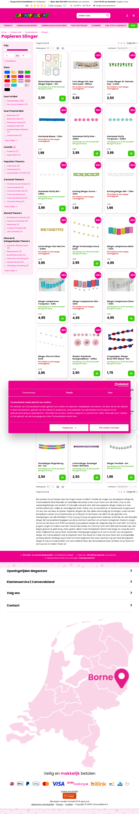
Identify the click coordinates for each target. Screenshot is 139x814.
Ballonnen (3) (13, 115)
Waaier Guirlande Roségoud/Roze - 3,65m (84, 357)
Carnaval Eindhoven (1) (17, 191)
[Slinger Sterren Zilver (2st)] (52, 339)
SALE (133, 25)
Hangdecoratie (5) (15, 126)
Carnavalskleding (27, 25)
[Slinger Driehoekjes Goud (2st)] (86, 229)
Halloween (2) (13, 166)
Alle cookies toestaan (109, 428)
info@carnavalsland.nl (105, 5)
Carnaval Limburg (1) (16, 194)
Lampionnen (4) (14, 135)
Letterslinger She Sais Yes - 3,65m (51, 247)
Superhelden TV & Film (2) (18, 173)
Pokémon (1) (12, 151)
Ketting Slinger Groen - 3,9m (84, 192)
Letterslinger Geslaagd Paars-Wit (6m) (84, 464)
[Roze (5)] (7, 85)
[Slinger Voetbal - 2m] (120, 446)
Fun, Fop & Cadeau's (115, 25)
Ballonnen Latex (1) (15, 119)
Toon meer (9, 140)
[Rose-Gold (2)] (27, 80)
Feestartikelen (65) (15, 101)
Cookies (69, 804)
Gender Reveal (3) (15, 262)
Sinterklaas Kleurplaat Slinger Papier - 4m (50, 82)
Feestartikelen (79, 25)
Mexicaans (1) (13, 224)
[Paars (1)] (20, 76)
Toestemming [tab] (28, 392)
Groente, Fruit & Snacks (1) (18, 184)
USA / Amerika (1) (14, 231)
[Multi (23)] (7, 76)
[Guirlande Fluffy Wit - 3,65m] (52, 174)
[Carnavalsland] (31, 17)
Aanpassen (67, 428)
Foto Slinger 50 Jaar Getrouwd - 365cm (82, 82)
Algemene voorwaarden (42, 804)
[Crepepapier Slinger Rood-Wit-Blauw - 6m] (120, 339)
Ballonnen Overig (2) (16, 122)
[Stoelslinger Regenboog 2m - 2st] (52, 446)
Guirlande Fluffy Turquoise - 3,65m (116, 137)
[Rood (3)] (7, 80)
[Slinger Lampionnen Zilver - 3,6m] (120, 284)
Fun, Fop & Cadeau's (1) (17, 104)
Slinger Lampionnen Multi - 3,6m (120, 247)
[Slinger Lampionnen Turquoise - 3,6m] (52, 284)
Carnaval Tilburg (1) (15, 201)
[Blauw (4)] (7, 72)
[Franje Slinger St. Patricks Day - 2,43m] (120, 64)
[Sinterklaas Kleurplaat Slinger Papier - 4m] (52, 64)
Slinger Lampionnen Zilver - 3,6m (120, 302)
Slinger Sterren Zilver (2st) (49, 357)
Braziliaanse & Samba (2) (18, 217)
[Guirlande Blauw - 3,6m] (52, 119)
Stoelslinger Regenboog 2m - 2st (50, 464)
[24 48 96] (50, 48)
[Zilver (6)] (27, 85)
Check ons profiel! (69, 791)
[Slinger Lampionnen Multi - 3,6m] (120, 229)
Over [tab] (110, 392)
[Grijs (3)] (20, 72)
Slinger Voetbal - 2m (117, 463)
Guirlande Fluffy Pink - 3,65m (84, 137)
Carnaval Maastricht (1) (17, 198)
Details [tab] (69, 392)
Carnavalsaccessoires (54, 25)
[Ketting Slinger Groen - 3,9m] (86, 174)
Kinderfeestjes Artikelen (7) (17, 130)
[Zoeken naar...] (107, 15)
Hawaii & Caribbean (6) (17, 221)
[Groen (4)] (27, 72)
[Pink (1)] (27, 76)
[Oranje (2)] (14, 76)
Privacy (59, 804)
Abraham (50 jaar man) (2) (17, 246)
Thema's (8, 25)
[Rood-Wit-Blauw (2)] (20, 80)
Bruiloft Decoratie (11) (16, 255)
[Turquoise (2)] (14, 85)
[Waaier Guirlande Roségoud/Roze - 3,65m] (86, 339)
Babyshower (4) (14, 251)
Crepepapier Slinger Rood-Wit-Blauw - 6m (118, 357)
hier (75, 416)
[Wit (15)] (20, 85)
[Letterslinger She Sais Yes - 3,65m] (52, 229)
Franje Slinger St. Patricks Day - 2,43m (120, 82)
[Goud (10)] (14, 72)
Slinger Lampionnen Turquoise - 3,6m (48, 302)
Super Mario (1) (13, 155)
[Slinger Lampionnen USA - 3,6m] (86, 284)
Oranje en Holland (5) (16, 228)
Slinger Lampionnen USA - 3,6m (85, 302)
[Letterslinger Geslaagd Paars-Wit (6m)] (86, 446)
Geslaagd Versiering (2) (18, 265)
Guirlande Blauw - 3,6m (50, 136)
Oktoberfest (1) (13, 169)
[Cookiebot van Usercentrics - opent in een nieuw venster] (117, 385)
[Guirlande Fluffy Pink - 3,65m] (86, 119)
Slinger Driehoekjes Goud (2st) (85, 247)
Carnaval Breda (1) (15, 187)
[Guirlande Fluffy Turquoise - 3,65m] (120, 119)
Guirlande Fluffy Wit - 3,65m (49, 192)
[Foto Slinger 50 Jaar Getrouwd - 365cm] (86, 64)
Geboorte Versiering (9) (17, 258)
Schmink (96, 25)
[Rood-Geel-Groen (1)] (14, 80)
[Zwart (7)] (7, 89)
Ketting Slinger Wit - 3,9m (120, 191)
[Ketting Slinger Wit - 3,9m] (120, 174)
